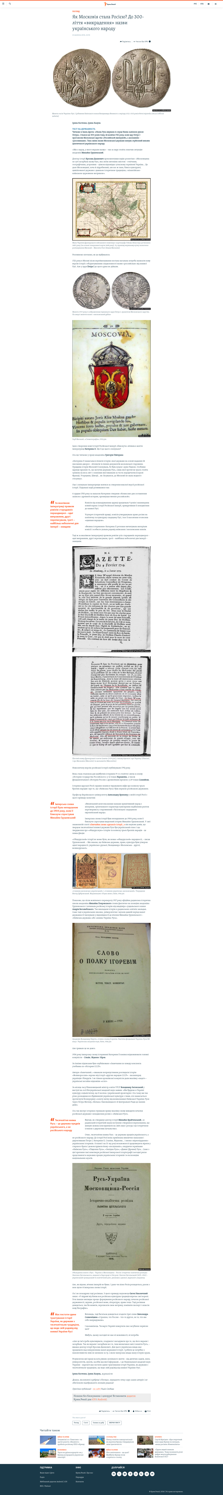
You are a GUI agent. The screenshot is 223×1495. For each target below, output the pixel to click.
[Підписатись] (152, 1474)
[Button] (125, 41)
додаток (131, 1396)
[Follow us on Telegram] (130, 1474)
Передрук (80, 1477)
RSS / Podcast (45, 1486)
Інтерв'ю (158, 1437)
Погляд (76, 12)
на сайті (97, 1389)
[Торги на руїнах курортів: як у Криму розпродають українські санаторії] (48, 1453)
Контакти (80, 1482)
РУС (195, 4)
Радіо (42, 1477)
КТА (201, 4)
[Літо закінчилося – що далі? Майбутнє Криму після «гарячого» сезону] (97, 1453)
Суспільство (111, 1437)
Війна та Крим (63, 1437)
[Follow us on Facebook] (114, 1474)
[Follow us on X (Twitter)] (119, 1474)
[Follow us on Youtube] (125, 1474)
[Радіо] (215, 4)
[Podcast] (146, 1474)
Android (102, 1399)
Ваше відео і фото (47, 1473)
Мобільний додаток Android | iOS (53, 1482)
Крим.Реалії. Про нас (84, 1473)
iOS (94, 1399)
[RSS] (141, 1474)
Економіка (62, 1450)
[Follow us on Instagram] (136, 1474)
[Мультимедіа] (208, 4)
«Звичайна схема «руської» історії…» (107, 825)
